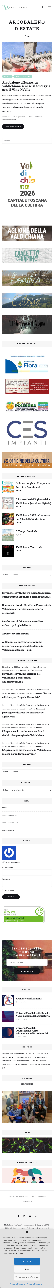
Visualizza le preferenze (27, 1277)
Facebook (18, 1216)
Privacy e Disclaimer (18, 1284)
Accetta (27, 1261)
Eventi (7, 76)
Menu (50, 7)
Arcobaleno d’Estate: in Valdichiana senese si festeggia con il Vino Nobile (26, 86)
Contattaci (27, 1202)
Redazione (6, 117)
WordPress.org (8, 830)
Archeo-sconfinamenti (15, 633)
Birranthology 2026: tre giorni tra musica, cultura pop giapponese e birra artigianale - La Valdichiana (24, 669)
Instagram (24, 1216)
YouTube (30, 1216)
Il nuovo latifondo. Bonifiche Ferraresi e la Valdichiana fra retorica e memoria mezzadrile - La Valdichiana (25, 726)
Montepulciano (23, 76)
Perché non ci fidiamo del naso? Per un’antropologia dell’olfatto (22, 623)
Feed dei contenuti (9, 815)
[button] (27, 1232)
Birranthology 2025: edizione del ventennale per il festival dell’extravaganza (21, 677)
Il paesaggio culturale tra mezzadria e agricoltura (23, 712)
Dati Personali (39, 1196)
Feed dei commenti (10, 822)
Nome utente (7, 867)
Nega (27, 1269)
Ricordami (9, 890)
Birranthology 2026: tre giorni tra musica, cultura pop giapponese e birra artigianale (26, 594)
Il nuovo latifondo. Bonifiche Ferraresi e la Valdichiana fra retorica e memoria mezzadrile (26, 609)
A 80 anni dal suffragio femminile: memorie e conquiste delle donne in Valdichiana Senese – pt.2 (22, 645)
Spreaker (36, 1216)
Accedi (4, 807)
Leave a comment (9, 119)
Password (6, 879)
